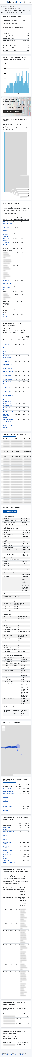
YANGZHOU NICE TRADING (7, 239)
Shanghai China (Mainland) (7, 843)
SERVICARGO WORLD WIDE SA (7, 368)
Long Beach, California (6, 800)
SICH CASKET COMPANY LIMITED (6, 229)
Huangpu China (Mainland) (7, 857)
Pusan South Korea (8, 854)
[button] (3, 727)
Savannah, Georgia (8, 791)
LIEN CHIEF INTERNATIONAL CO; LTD (7, 223)
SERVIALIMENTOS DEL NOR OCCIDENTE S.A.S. (7, 363)
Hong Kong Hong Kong (9, 831)
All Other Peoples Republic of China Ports (9, 861)
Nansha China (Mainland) (6, 847)
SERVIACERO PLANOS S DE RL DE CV (8, 357)
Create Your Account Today (12, 111)
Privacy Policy (5, 1055)
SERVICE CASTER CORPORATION (13, 162)
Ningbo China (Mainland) (6, 839)
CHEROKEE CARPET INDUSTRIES (6, 244)
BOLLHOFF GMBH (6, 315)
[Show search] (24, 2)
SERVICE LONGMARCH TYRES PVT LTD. (8, 425)
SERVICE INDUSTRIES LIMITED (6, 415)
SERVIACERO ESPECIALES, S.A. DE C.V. (8, 351)
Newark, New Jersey (8, 788)
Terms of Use (14, 1055)
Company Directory (9, 6)
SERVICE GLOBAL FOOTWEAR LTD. (7, 404)
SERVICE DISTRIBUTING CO (8, 394)
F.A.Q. (21, 1055)
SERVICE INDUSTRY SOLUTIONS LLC (8, 420)
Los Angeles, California (6, 796)
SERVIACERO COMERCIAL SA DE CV (8, 345)
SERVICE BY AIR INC (8, 379)
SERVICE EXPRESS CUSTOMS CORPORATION (7, 399)
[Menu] (2, 2)
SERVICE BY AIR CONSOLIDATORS (7, 376)
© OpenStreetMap (21, 775)
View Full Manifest (10, 511)
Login (29, 2)
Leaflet (15, 775)
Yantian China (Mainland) (6, 828)
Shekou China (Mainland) (6, 834)
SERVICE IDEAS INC (8, 411)
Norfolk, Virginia (7, 806)
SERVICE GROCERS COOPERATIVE (8, 408)
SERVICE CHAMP (7, 391)
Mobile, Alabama (7, 804)
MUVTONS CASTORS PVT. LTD (7, 287)
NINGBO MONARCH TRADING (6, 234)
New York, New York (8, 793)
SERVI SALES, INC (7, 342)
